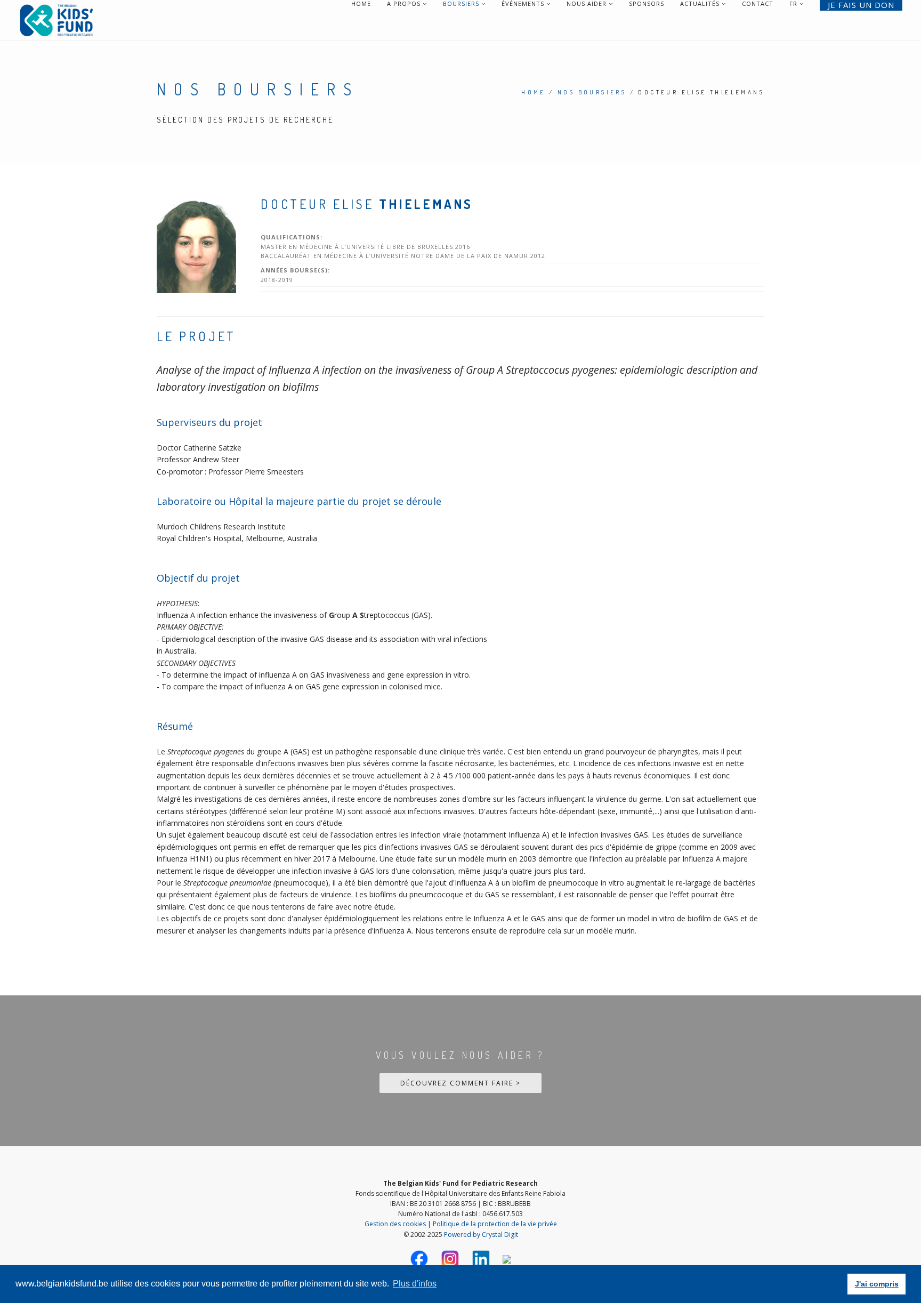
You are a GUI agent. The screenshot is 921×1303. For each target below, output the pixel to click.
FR (793, 3)
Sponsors (646, 3)
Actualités (701, 3)
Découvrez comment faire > (460, 1083)
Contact (757, 3)
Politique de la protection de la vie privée (495, 1223)
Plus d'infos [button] (415, 1283)
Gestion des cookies (395, 1223)
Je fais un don (861, 5)
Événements (524, 3)
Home (361, 3)
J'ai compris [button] (877, 1284)
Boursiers (462, 3)
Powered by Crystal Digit (481, 1234)
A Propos (405, 3)
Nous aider (588, 3)
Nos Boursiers (592, 92)
